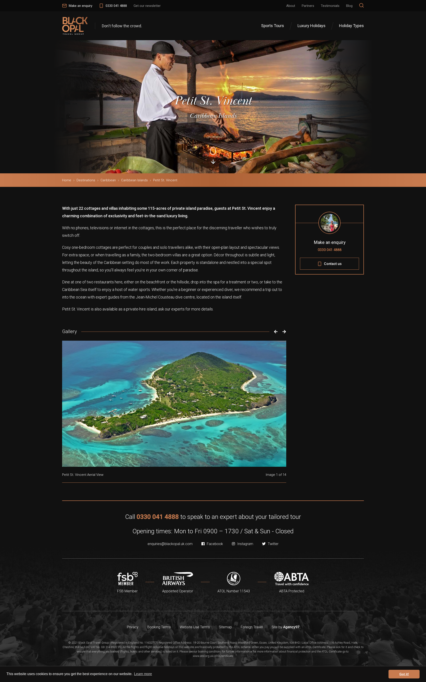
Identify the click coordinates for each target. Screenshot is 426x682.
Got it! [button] (404, 674)
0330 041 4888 (329, 250)
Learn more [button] (143, 674)
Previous (274, 332)
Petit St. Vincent (165, 180)
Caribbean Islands (134, 180)
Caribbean (108, 180)
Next (284, 332)
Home (66, 180)
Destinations (86, 180)
